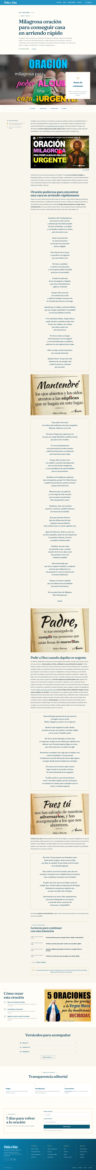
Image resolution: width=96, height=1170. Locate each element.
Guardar (65, 108)
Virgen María (50, 1157)
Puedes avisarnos (68, 1091)
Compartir (34, 49)
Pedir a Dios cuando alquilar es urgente (15, 127)
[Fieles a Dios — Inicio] (10, 2)
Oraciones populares (36, 1154)
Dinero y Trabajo (25, 12)
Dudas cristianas (72, 2)
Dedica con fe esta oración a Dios (46, 690)
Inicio (20, 12)
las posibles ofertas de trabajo (55, 126)
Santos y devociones (52, 1149)
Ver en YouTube (86, 170)
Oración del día (34, 1149)
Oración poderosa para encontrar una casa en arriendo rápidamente (17, 124)
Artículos (66, 1151)
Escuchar (33, 108)
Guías (65, 1149)
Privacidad (80, 1167)
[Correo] (14, 1159)
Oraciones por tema (35, 1151)
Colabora (82, 1154)
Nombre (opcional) (48, 1111)
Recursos (79, 2)
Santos (64, 2)
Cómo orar (33, 1157)
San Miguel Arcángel (52, 1154)
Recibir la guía (66, 1126)
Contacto (82, 1157)
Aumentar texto (54, 108)
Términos (90, 1167)
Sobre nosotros (83, 1149)
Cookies (85, 1167)
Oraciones (58, 2)
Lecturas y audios (68, 1157)
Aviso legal (74, 1167)
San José (49, 1151)
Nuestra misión (83, 1151)
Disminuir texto (43, 108)
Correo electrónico (48, 1118)
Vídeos (65, 1154)
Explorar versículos (47, 1057)
